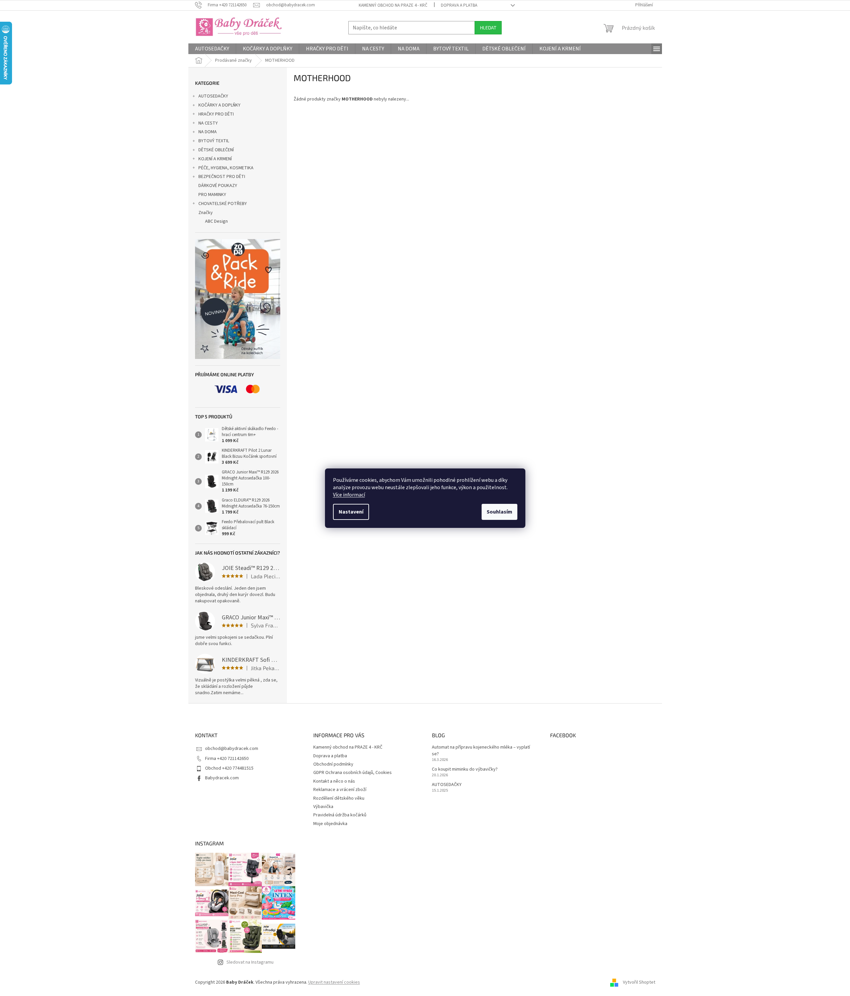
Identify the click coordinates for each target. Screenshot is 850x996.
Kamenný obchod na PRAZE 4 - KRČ (393, 5)
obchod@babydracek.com (231, 748)
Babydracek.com (222, 778)
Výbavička (323, 806)
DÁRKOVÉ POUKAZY (217, 185)
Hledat (488, 27)
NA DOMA (207, 132)
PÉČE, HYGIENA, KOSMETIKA (225, 168)
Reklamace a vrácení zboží (339, 789)
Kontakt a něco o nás (334, 781)
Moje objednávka (330, 823)
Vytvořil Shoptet (639, 982)
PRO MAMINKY (212, 194)
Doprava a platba (459, 5)
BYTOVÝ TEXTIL (213, 141)
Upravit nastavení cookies (334, 982)
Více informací (349, 495)
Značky (205, 212)
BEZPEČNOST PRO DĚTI (221, 176)
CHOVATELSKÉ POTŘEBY (222, 203)
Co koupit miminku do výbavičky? (465, 769)
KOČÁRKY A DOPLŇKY (219, 105)
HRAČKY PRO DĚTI (216, 114)
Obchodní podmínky (333, 764)
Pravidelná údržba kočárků (339, 815)
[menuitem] (212, 48)
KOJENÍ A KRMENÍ (215, 159)
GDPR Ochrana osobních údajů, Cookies (352, 772)
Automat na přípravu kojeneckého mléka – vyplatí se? (481, 750)
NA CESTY (208, 123)
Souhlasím (499, 512)
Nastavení (351, 512)
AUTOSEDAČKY (213, 96)
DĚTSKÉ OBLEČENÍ (216, 150)
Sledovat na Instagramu (250, 962)
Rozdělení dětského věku (338, 798)
